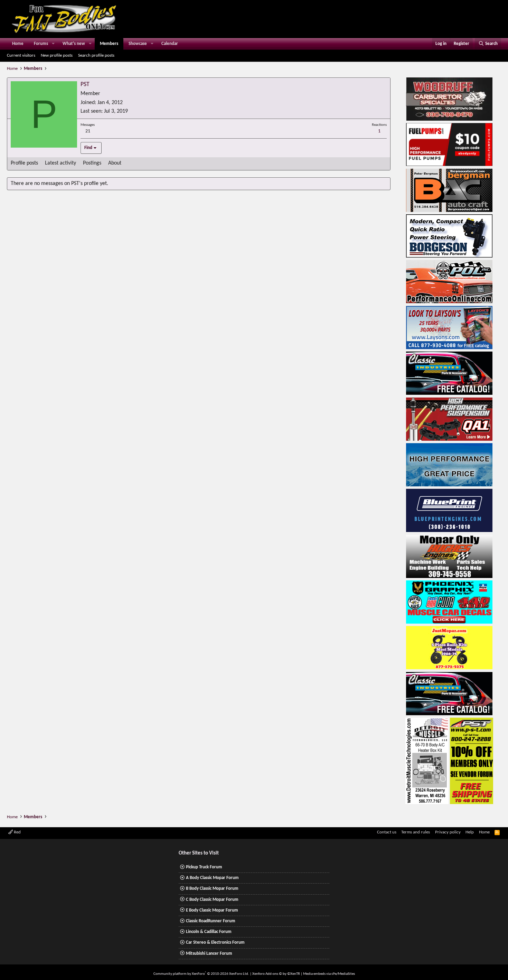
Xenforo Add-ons (276, 974)
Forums (41, 43)
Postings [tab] (92, 163)
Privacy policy (448, 832)
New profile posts (57, 55)
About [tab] (114, 163)
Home (17, 43)
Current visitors (21, 55)
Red (17, 832)
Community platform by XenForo (201, 974)
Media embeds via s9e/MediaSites (329, 974)
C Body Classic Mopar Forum (212, 899)
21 (87, 131)
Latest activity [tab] (60, 163)
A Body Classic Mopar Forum (212, 878)
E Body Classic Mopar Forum (212, 910)
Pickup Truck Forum (204, 867)
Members (109, 43)
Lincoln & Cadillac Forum (209, 932)
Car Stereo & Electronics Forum (215, 942)
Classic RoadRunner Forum (210, 921)
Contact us (386, 832)
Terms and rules (415, 832)
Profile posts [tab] (24, 163)
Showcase (138, 43)
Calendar (169, 43)
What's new (74, 43)
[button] (53, 44)
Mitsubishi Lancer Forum (209, 953)
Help (469, 832)
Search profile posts (96, 55)
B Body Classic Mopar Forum (212, 888)
